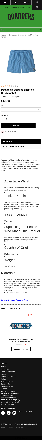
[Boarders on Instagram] (14, 413)
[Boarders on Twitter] (9, 413)
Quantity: (4, 115)
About (3, 367)
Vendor (3, 96)
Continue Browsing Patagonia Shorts (15, 300)
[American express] (10, 427)
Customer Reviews (13, 146)
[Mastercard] (19, 427)
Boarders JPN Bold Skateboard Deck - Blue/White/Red (21, 341)
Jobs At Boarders (8, 372)
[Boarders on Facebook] (3, 413)
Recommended (7, 382)
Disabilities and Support (7, 388)
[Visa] (3, 427)
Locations (5, 369)
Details (7, 141)
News (3, 374)
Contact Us (5, 384)
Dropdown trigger (16, 2)
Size (3, 106)
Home (3, 35)
